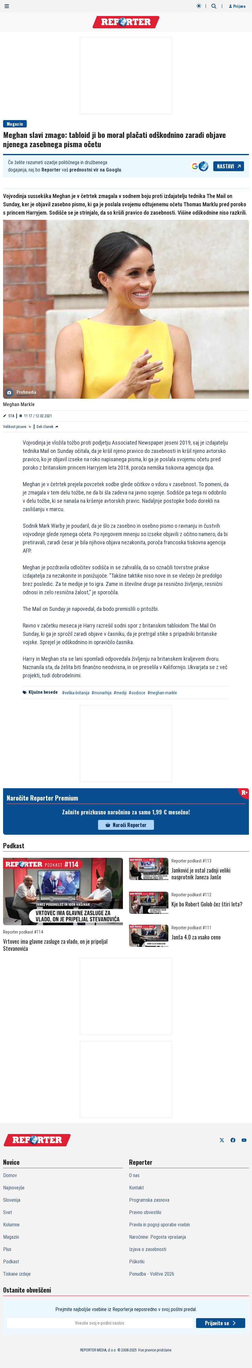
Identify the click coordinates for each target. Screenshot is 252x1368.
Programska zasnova (149, 1200)
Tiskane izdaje (17, 1274)
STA (11, 416)
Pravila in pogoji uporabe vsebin (159, 1225)
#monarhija (102, 692)
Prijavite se (217, 1323)
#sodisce (137, 692)
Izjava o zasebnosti (147, 1249)
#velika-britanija (75, 692)
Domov (10, 1175)
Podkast (11, 1262)
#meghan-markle (162, 692)
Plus (7, 1249)
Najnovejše (14, 1188)
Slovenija (11, 1200)
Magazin (15, 123)
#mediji (120, 692)
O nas (134, 1175)
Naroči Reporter (130, 825)
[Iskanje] (214, 6)
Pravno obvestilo (145, 1212)
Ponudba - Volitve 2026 (151, 1274)
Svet (7, 1212)
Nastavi (225, 166)
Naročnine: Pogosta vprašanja (157, 1237)
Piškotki (136, 1262)
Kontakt (136, 1188)
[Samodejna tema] (199, 6)
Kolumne (11, 1225)
